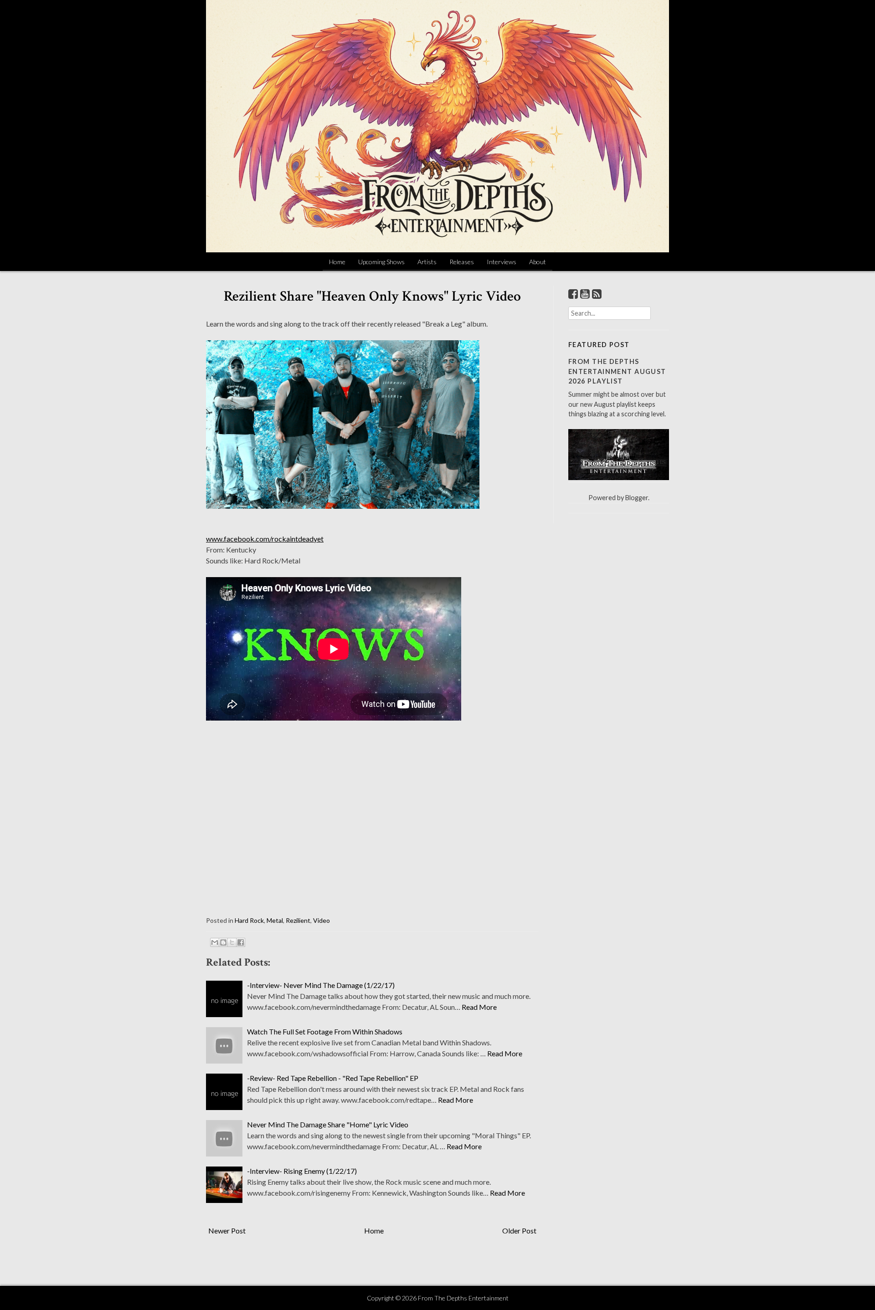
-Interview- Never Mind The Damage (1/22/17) (321, 985)
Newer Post (227, 1230)
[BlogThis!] (223, 942)
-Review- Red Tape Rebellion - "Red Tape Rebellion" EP (332, 1078)
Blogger (636, 497)
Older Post (519, 1230)
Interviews (501, 262)
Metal (275, 920)
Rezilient (298, 920)
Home (337, 262)
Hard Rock (249, 920)
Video (321, 920)
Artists (427, 262)
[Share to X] (232, 942)
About (537, 262)
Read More (479, 1007)
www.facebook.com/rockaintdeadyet (265, 538)
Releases (461, 262)
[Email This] (214, 942)
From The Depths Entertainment (463, 1298)
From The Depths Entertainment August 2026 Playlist (617, 371)
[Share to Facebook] (240, 942)
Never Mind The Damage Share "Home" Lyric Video (327, 1124)
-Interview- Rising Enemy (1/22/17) (302, 1171)
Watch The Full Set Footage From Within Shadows (324, 1031)
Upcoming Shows (381, 262)
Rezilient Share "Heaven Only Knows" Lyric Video (372, 296)
